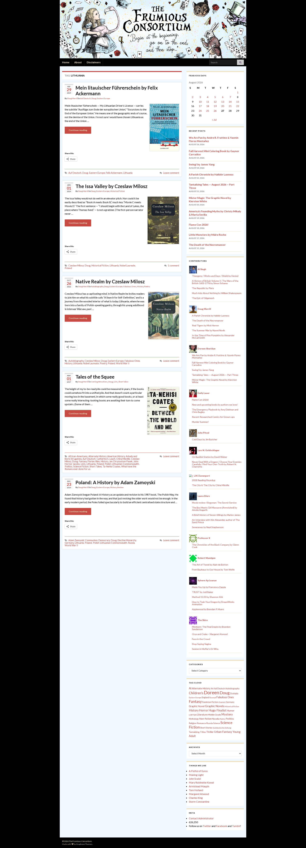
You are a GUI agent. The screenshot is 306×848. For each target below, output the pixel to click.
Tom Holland (196, 790)
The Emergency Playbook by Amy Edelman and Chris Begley (215, 410)
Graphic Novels (214, 706)
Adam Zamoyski (76, 540)
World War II (122, 363)
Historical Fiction (117, 191)
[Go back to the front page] (153, 29)
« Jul (214, 119)
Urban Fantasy (223, 731)
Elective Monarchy (127, 540)
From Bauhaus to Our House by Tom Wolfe (213, 569)
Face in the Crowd (201, 639)
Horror (203, 710)
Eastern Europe (103, 98)
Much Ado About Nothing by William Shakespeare (216, 293)
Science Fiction (81, 466)
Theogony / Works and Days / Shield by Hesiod (215, 276)
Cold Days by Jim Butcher (204, 439)
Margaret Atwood (199, 793)
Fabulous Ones (129, 286)
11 (207, 101)
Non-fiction (205, 718)
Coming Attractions (99, 382)
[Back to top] (299, 841)
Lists (116, 382)
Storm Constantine (199, 801)
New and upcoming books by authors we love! (215, 404)
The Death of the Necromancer (207, 244)
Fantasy (83, 461)
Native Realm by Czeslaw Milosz (110, 281)
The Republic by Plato (203, 288)
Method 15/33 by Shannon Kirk (207, 597)
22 (237, 106)
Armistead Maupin (199, 786)
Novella (215, 719)
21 (230, 106)
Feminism (206, 702)
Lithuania (127, 172)
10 (200, 101)
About (78, 62)
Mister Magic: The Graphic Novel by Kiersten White (214, 381)
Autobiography (97, 286)
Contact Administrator (201, 818)
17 (200, 106)
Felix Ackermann (114, 172)
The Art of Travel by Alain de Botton (210, 564)
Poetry (147, 286)
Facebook (221, 825)
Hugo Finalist (217, 710)
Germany (69, 542)
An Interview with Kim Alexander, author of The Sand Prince (216, 521)
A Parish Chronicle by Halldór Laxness (211, 174)
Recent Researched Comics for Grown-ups (213, 417)
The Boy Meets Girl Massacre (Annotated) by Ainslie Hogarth (214, 508)
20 (222, 106)
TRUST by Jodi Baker (202, 592)
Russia (131, 542)
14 (230, 101)
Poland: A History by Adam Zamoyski (115, 482)
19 (215, 106)
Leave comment (171, 172)
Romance (201, 723)
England (205, 697)
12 (215, 101)
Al (190, 688)
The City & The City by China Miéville (210, 485)
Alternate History (97, 456)
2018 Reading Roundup (203, 480)
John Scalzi (195, 778)
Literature (202, 714)
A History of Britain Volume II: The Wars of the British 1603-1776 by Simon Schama (215, 282)
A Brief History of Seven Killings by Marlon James (216, 515)
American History (116, 456)
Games (222, 702)
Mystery (227, 714)
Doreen (211, 692)
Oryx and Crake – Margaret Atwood (210, 634)
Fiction (215, 702)
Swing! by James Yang (202, 164)
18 (207, 106)
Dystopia (234, 693)
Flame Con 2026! (198, 224)
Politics (68, 466)
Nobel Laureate (127, 265)
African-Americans (77, 456)
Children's (196, 693)
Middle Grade (214, 714)
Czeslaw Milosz (76, 265)
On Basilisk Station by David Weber (209, 457)
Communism (91, 540)
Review (120, 487)
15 (237, 101)
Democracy (104, 540)
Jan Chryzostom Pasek (120, 461)
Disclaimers (94, 62)
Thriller (210, 732)
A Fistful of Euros (198, 770)
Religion (193, 723)
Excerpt (213, 697)
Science (216, 723)
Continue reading (78, 130)
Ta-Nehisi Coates (111, 466)
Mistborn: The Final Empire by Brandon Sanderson (211, 628)
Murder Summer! (200, 421)
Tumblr (236, 825)
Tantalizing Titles (197, 732)
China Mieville (123, 458)
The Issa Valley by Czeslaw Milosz (111, 186)
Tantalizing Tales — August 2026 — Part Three (215, 374)
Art (212, 688)
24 (200, 110)
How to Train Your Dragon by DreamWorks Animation (213, 603)
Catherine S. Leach (106, 458)
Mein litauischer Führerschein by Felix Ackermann (117, 90)
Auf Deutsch (85, 98)
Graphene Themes (84, 844)
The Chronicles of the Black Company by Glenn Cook (215, 545)
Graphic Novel (196, 706)
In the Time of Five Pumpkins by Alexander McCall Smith (213, 336)
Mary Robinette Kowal (201, 782)
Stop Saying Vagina (201, 644)
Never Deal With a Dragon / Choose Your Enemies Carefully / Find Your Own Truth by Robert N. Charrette (216, 464)
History (140, 286)
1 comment (173, 265)
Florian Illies (94, 461)
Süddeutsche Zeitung (222, 728)
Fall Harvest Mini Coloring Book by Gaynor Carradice (212, 363)
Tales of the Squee (95, 377)
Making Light (196, 774)
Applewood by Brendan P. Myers (208, 609)
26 (215, 110)
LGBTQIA (193, 715)
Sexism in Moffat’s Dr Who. (205, 649)
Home (65, 62)
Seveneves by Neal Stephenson (208, 527)
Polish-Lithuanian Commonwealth (122, 464)
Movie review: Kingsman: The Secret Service (214, 502)
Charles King (196, 797)
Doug (93, 98)
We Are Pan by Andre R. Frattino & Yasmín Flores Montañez (216, 356)
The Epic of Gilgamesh (203, 298)
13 (222, 101)
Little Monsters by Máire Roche (207, 234)
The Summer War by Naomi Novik (208, 330)
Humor (230, 710)
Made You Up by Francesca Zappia (209, 587)
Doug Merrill (72, 98)
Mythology (194, 719)
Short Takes (123, 382)
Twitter (207, 825)
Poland (68, 268)
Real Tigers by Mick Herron (205, 325)
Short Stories (206, 727)
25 (207, 110)
